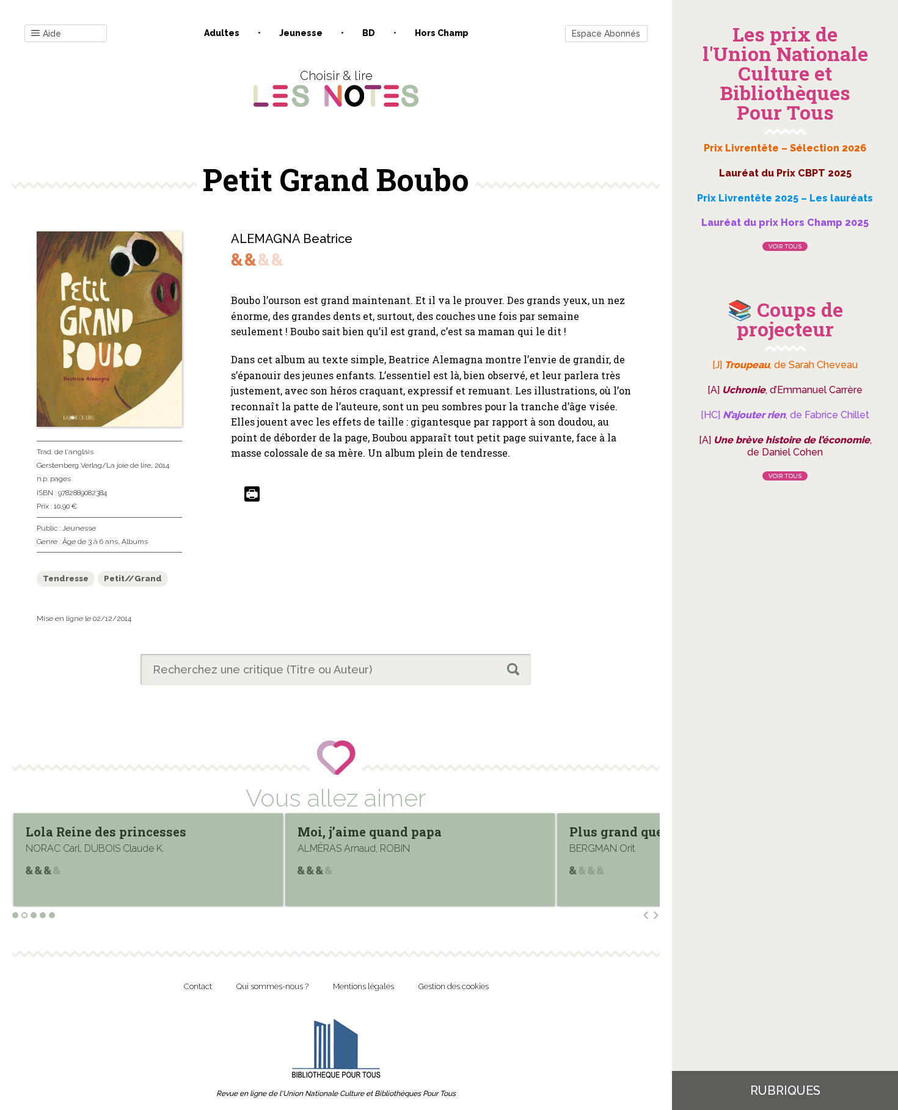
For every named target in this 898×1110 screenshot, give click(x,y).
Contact (198, 986)
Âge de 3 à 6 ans (90, 541)
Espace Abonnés (606, 33)
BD (368, 33)
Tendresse (66, 578)
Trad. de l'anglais (65, 452)
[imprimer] (252, 495)
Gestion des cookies (453, 986)
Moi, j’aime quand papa (136, 832)
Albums (135, 541)
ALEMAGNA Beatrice (291, 238)
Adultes (221, 33)
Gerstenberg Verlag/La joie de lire (94, 465)
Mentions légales (363, 986)
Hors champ (442, 33)
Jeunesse (301, 33)
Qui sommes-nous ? (272, 986)
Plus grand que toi (392, 832)
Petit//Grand (133, 578)
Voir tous (784, 246)
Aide (52, 33)
